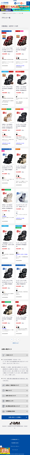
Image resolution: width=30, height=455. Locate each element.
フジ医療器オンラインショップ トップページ (9, 13)
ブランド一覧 (20, 13)
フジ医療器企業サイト (15, 439)
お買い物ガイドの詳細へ (15, 417)
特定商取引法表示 (15, 442)
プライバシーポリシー (15, 446)
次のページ (15, 343)
